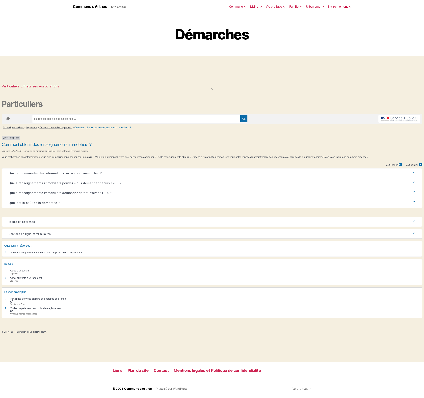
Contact (161, 370)
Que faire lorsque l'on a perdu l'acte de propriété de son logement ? (46, 252)
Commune (236, 6)
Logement (31, 127)
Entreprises (29, 86)
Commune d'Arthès (90, 7)
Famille (294, 6)
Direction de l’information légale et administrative (26, 332)
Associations (49, 86)
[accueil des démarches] (8, 117)
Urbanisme (313, 6)
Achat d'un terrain (19, 270)
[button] (212, 173)
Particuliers (11, 86)
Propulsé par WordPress (171, 388)
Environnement (338, 6)
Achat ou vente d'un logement (56, 127)
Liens (118, 370)
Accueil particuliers (13, 127)
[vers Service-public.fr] (399, 119)
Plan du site (138, 370)
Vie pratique (274, 6)
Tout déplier (412, 164)
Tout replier (392, 164)
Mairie (254, 6)
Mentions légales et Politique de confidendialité (217, 370)
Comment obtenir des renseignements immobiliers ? (102, 127)
